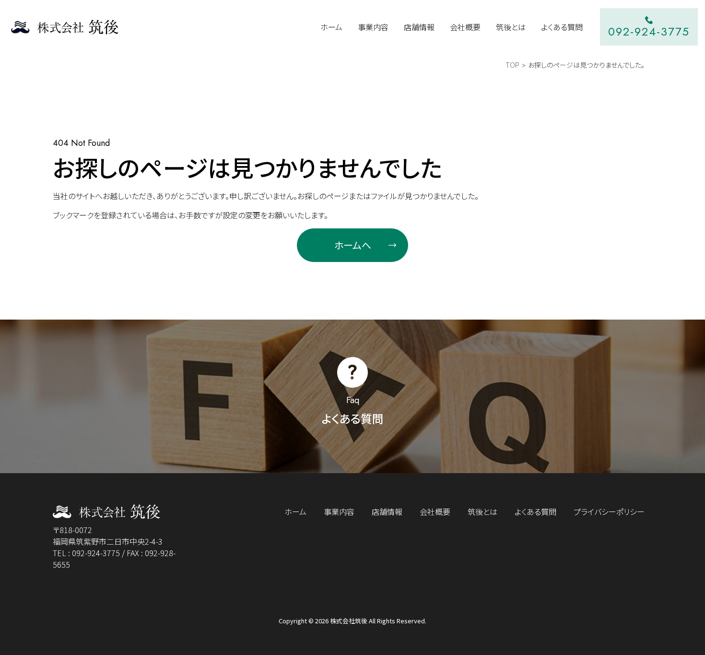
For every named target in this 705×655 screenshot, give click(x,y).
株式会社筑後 (348, 620)
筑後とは (482, 511)
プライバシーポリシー (609, 511)
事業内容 (339, 511)
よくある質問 (535, 511)
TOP (512, 65)
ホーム (295, 511)
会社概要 (435, 511)
